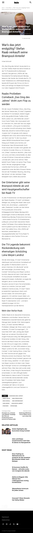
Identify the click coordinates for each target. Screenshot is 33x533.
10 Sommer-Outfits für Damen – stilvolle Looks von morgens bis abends (20, 469)
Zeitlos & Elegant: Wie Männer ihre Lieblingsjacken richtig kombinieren (20, 479)
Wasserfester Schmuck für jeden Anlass (20, 489)
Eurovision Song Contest (16, 395)
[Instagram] (6, 524)
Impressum (5, 517)
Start (3, 8)
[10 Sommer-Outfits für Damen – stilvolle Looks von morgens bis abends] (6, 469)
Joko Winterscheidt (17, 400)
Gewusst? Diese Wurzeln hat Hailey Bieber (21, 499)
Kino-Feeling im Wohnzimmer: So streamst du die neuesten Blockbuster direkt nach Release (21, 457)
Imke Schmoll (6, 400)
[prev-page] (3, 506)
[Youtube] (17, 524)
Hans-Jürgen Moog (17, 398)
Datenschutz (6, 520)
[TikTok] (10, 524)
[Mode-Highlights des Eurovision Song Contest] (6, 431)
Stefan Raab (13, 405)
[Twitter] (13, 524)
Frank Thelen (6, 398)
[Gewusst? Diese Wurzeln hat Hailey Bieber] (6, 500)
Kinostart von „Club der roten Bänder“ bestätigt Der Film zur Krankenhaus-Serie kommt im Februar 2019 (9, 416)
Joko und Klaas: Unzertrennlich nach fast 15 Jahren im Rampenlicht (21, 440)
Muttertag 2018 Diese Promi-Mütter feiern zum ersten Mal (25, 414)
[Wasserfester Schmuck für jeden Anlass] (6, 491)
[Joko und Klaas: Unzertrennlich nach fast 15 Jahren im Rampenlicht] (6, 441)
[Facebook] (3, 524)
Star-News (8, 8)
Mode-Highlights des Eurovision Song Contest (21, 430)
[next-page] (6, 506)
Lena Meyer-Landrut (17, 403)
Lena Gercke (6, 403)
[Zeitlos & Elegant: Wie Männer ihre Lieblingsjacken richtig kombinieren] (6, 479)
